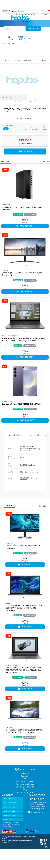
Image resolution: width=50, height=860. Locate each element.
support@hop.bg (18, 11)
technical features (24, 118)
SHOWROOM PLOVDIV (10, 803)
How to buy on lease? (25, 782)
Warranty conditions (25, 784)
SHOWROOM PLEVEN (9, 815)
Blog (25, 790)
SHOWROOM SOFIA (9, 799)
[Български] (49, 10)
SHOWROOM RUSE (9, 811)
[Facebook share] (11, 101)
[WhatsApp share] (30, 101)
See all (46, 162)
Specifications (15, 435)
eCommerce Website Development (17, 840)
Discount (4, 161)
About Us (25, 773)
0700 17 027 (6, 11)
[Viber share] (16, 101)
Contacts (25, 776)
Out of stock (24, 151)
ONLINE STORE (7, 819)
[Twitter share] (35, 101)
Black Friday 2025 (25, 792)
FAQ (25, 779)
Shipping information (25, 787)
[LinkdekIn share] (25, 101)
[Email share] (20, 101)
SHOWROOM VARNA (9, 807)
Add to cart (27, 226)
